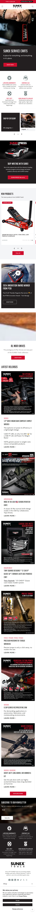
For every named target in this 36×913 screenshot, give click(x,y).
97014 (6, 638)
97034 (21, 638)
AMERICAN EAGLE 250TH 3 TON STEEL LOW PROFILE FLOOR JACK (15, 235)
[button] (31, 6)
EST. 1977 (9, 98)
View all (18, 253)
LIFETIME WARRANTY (9, 83)
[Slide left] (14, 134)
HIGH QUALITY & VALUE (26, 98)
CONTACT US (26, 83)
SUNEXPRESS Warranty (18, 177)
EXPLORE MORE (18, 793)
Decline (18, 904)
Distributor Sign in (27, 1)
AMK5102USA (8, 499)
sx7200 (6, 704)
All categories (7, 128)
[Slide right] (22, 134)
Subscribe (7, 818)
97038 (11, 638)
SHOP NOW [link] (9, 302)
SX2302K (12, 770)
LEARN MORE (9, 447)
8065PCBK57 (8, 568)
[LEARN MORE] (18, 392)
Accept (17, 900)
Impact (24, 129)
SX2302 (6, 770)
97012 (16, 638)
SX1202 (6, 418)
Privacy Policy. (23, 896)
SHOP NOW (10, 64)
